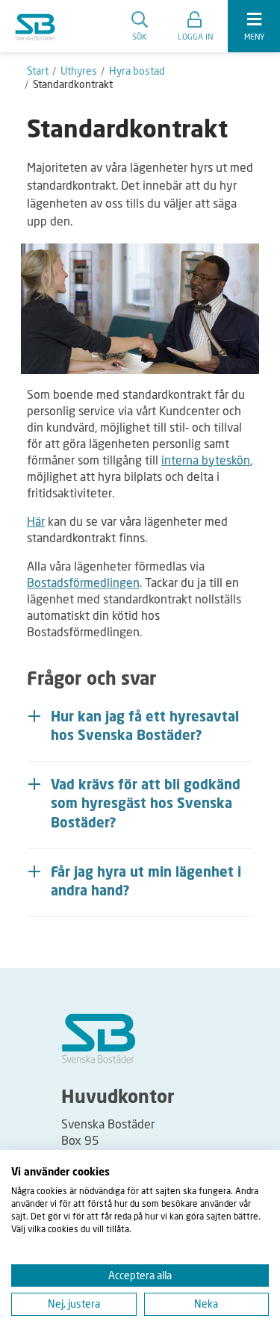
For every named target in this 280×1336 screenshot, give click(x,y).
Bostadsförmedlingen (83, 582)
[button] (195, 26)
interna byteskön (205, 460)
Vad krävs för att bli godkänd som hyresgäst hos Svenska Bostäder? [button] (145, 804)
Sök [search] (139, 36)
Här (36, 521)
